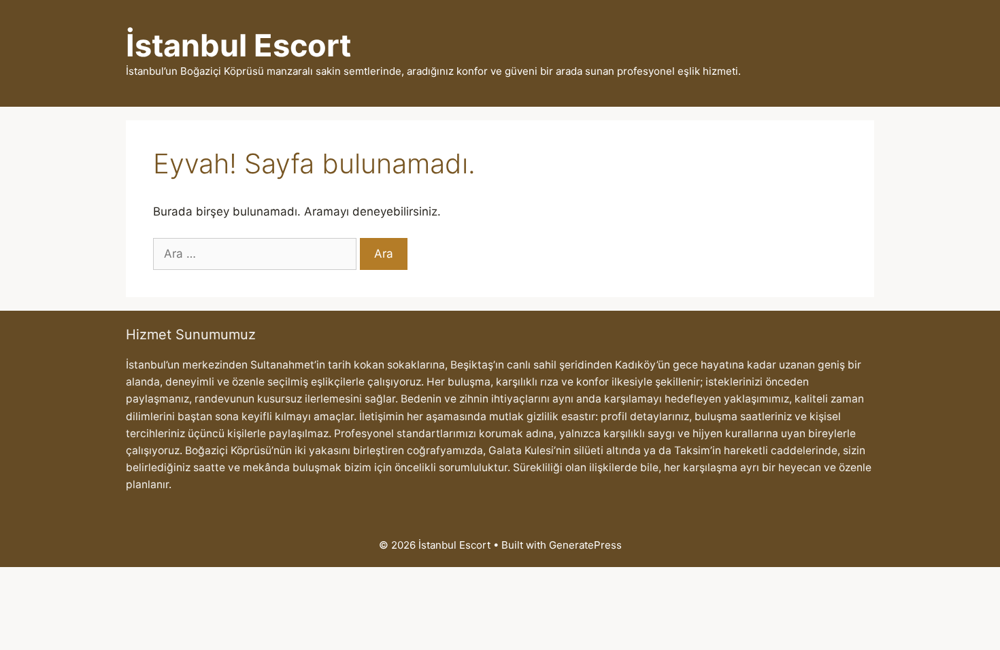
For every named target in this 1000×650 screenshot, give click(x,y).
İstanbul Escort (238, 45)
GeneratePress (585, 544)
